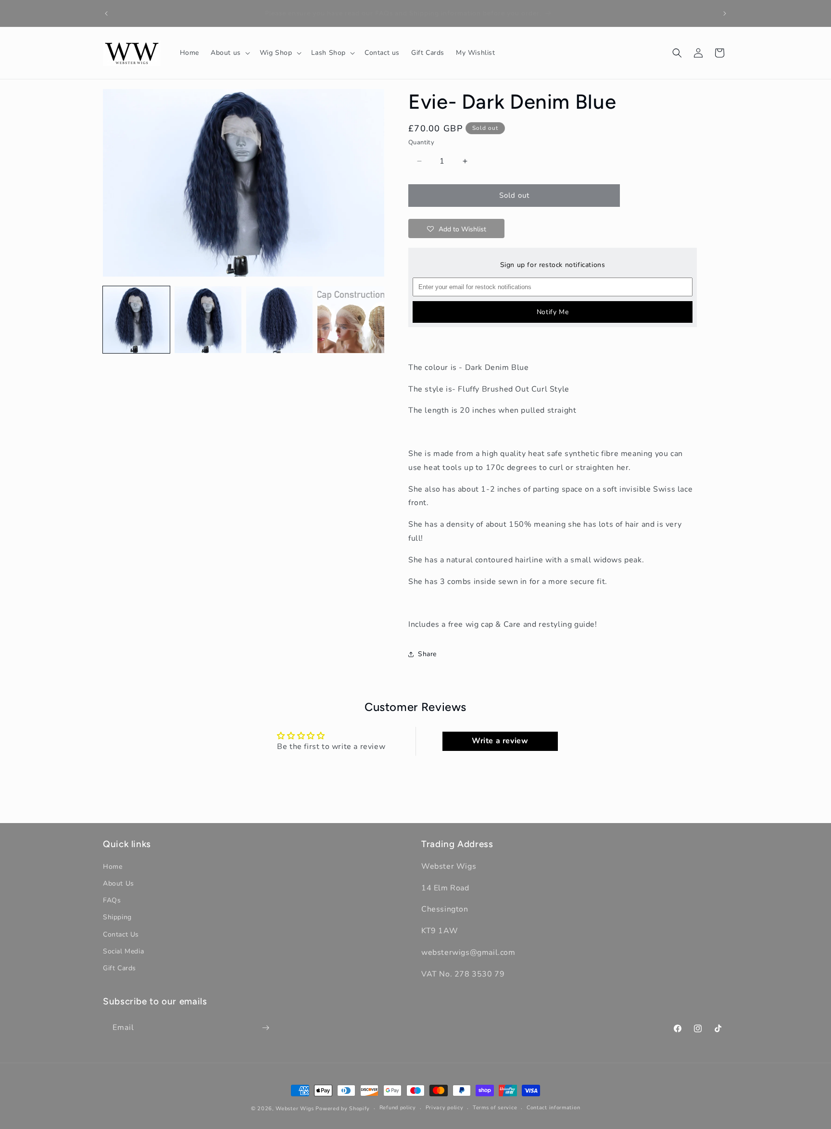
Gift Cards (119, 968)
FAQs (112, 900)
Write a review (500, 741)
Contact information (553, 1108)
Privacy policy (445, 1108)
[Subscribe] (265, 1028)
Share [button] (427, 654)
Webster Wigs (295, 1108)
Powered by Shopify (342, 1108)
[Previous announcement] (106, 13)
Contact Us (121, 934)
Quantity (421, 142)
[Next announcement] (724, 13)
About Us (118, 883)
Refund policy (397, 1108)
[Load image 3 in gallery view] (279, 319)
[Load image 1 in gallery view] (136, 319)
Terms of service (495, 1108)
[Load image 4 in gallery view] (350, 319)
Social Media (123, 951)
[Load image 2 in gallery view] (208, 319)
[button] (229, 53)
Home (112, 866)
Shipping (117, 917)
